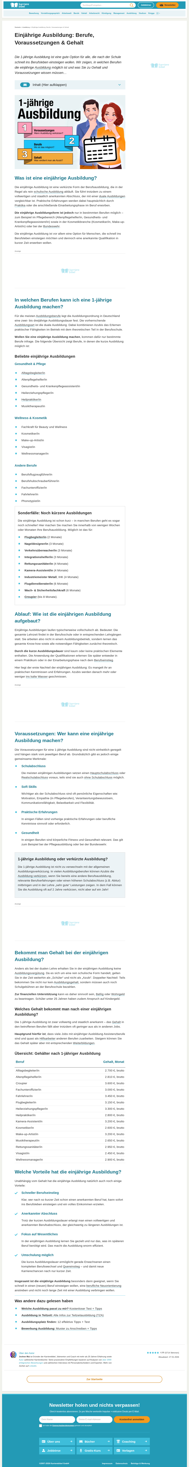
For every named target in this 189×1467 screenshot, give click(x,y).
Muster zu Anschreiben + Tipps (59, 1328)
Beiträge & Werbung (140, 1463)
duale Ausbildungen (112, 196)
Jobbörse (146, 5)
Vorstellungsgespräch (50, 13)
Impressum (107, 1463)
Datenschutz (122, 1463)
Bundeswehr (51, 226)
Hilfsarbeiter (47, 1038)
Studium (142, 13)
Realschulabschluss (34, 777)
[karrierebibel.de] (19, 5)
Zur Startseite (94, 1379)
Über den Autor (26, 1353)
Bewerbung (34, 13)
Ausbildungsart (24, 324)
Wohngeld (118, 994)
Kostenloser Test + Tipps (61, 1308)
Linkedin (33, 1366)
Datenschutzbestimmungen (63, 1426)
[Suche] (132, 5)
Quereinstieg (71, 1266)
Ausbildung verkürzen (32, 875)
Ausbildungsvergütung (29, 973)
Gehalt (84, 13)
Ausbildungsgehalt (66, 982)
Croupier (30, 596)
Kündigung (106, 13)
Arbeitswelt (66, 13)
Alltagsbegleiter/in (33, 372)
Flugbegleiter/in (35, 537)
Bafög (100, 994)
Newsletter (170, 5)
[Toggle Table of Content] (70, 84)
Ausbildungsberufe (48, 315)
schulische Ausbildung (48, 191)
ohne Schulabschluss (98, 777)
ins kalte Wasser (37, 676)
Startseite (18, 27)
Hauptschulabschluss (104, 773)
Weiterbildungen (83, 1043)
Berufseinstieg (103, 660)
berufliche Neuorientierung (103, 1285)
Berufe (76, 13)
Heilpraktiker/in (31, 399)
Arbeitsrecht (94, 13)
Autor (21, 1360)
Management (118, 13)
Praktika (20, 205)
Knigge (151, 13)
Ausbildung (132, 13)
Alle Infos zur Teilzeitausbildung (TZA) (62, 1315)
